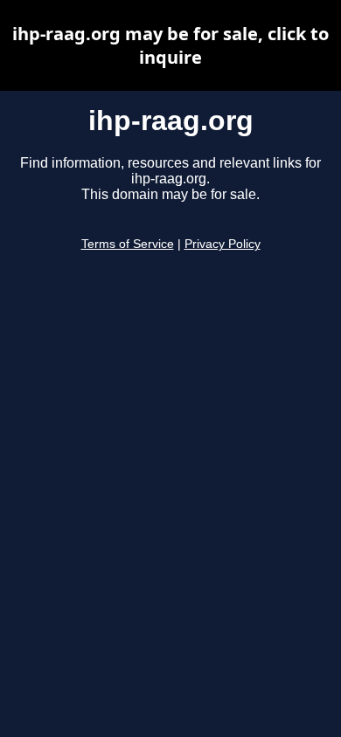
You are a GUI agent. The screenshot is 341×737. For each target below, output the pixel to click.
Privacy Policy (222, 244)
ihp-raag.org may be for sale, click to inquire (170, 45)
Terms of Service (127, 244)
